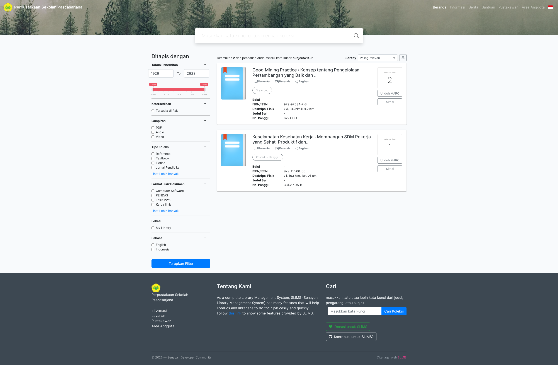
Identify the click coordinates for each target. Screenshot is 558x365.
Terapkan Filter (181, 263)
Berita (473, 7)
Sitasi (390, 102)
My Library (163, 228)
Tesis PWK (163, 200)
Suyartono (262, 90)
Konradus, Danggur (267, 157)
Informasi (457, 7)
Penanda (284, 81)
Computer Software (170, 191)
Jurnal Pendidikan (168, 167)
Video (160, 137)
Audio (160, 132)
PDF (159, 127)
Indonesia (163, 249)
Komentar (264, 81)
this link (235, 313)
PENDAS (162, 195)
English (161, 245)
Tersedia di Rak (167, 110)
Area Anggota (533, 7)
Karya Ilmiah (164, 204)
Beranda (439, 7)
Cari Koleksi (394, 311)
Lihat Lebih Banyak (165, 174)
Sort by (350, 58)
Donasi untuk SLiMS (350, 326)
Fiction (160, 163)
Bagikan (303, 81)
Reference (163, 153)
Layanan (158, 315)
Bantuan (488, 7)
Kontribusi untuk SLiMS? (354, 337)
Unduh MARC (389, 93)
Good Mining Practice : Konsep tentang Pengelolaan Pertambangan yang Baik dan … (305, 72)
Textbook (162, 158)
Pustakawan (508, 7)
